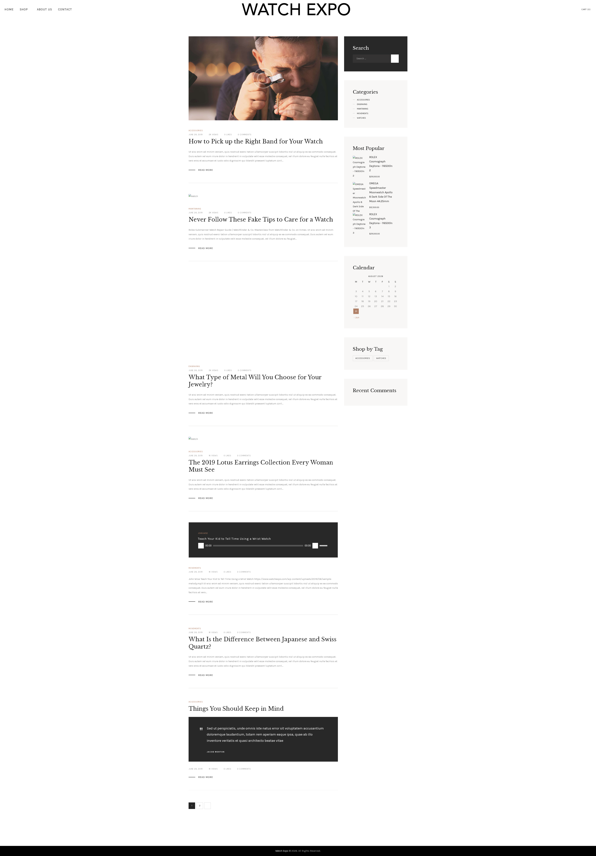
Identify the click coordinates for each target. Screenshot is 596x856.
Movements (195, 568)
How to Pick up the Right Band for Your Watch (256, 141)
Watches (361, 118)
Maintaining (195, 209)
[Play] (201, 545)
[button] (205, 350)
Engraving (194, 366)
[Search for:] (372, 58)
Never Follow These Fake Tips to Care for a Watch (261, 219)
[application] (263, 546)
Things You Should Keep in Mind (236, 708)
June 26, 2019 (196, 134)
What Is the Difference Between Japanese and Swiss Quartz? (262, 643)
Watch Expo (282, 850)
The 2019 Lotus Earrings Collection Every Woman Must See (261, 466)
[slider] (324, 545)
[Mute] (315, 545)
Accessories (196, 130)
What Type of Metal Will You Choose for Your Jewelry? (255, 381)
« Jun (356, 317)
